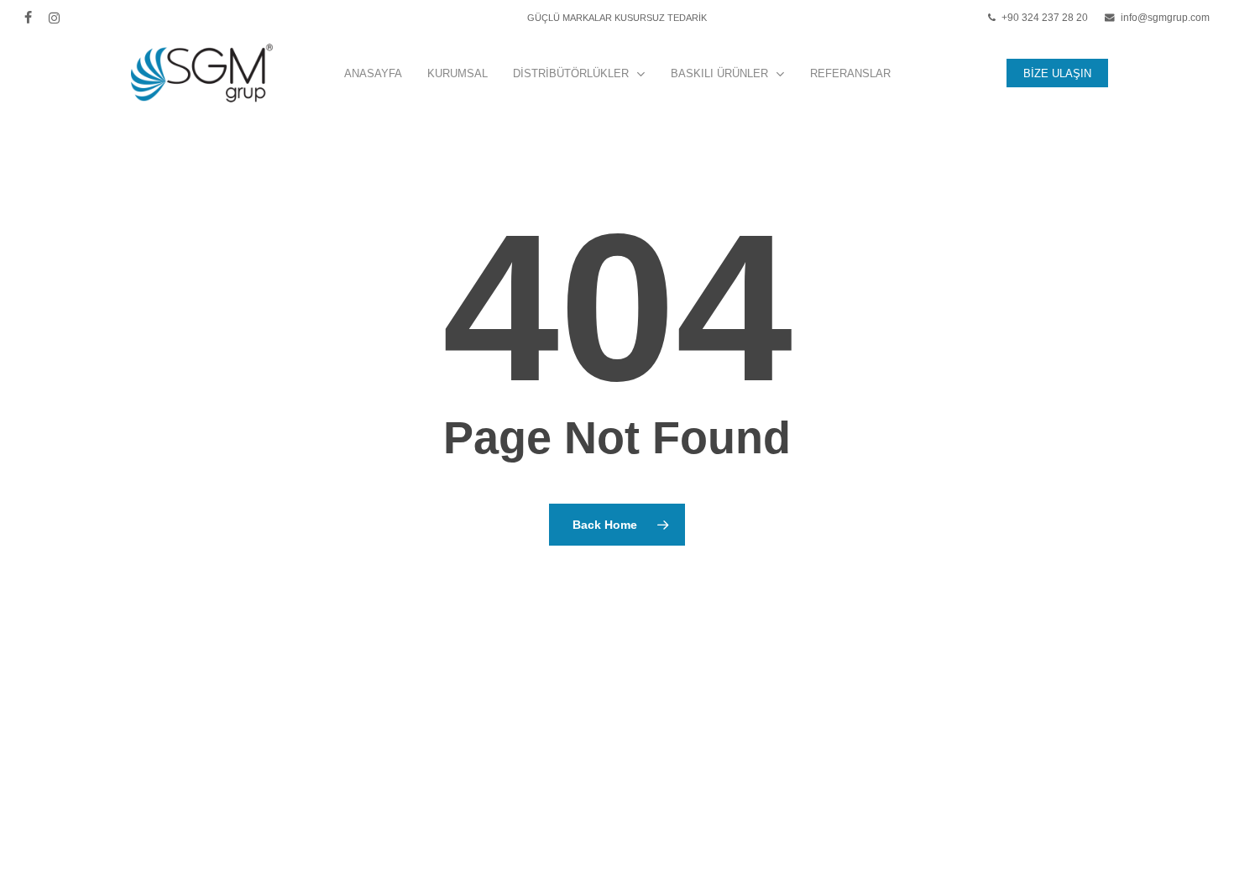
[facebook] (28, 18)
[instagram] (54, 18)
